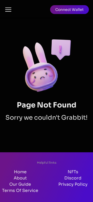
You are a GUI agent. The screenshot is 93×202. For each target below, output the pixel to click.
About (20, 178)
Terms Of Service (20, 190)
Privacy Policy (73, 184)
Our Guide (20, 184)
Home (20, 172)
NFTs (73, 172)
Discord (72, 178)
